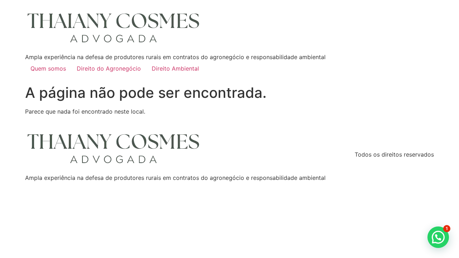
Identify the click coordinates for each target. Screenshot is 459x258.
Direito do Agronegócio (109, 68)
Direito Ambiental (175, 68)
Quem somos (48, 68)
